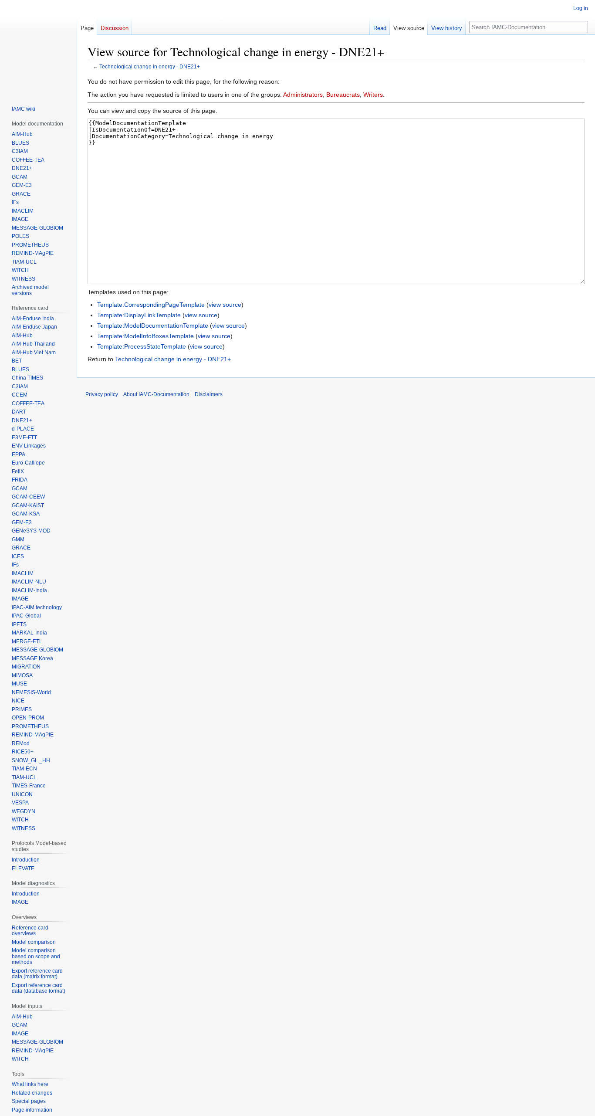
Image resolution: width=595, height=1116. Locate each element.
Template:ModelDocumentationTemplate (152, 325)
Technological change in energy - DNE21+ (149, 66)
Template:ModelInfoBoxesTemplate (145, 335)
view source (225, 304)
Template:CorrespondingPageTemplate (151, 304)
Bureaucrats (343, 94)
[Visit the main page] (38, 47)
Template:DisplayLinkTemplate (139, 315)
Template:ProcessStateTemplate (141, 346)
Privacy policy (101, 394)
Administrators (303, 94)
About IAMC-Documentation (156, 394)
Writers (373, 94)
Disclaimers (209, 394)
